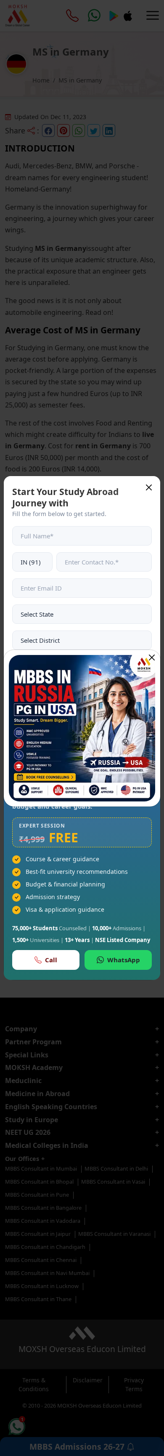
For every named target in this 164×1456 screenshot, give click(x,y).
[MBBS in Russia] (82, 728)
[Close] (151, 657)
